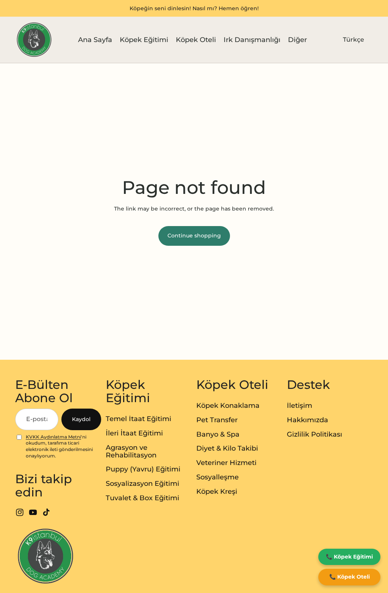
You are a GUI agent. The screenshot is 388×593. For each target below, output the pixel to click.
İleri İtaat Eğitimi (134, 433)
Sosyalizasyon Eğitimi (142, 483)
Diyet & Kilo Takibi (227, 448)
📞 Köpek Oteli (349, 576)
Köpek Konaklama (228, 405)
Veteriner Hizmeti (226, 463)
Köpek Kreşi (216, 491)
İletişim (299, 405)
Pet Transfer (217, 420)
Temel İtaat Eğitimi (138, 419)
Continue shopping (194, 235)
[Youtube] (33, 512)
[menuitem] (297, 40)
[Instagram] (19, 512)
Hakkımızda (307, 420)
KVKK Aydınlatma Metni (53, 437)
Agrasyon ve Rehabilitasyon (131, 451)
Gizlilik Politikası (314, 434)
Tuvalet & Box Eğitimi (142, 498)
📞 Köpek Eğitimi (349, 556)
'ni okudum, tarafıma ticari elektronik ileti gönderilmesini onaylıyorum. (59, 446)
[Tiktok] (46, 512)
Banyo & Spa (217, 434)
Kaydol (81, 419)
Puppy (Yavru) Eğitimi (143, 469)
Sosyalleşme (217, 477)
